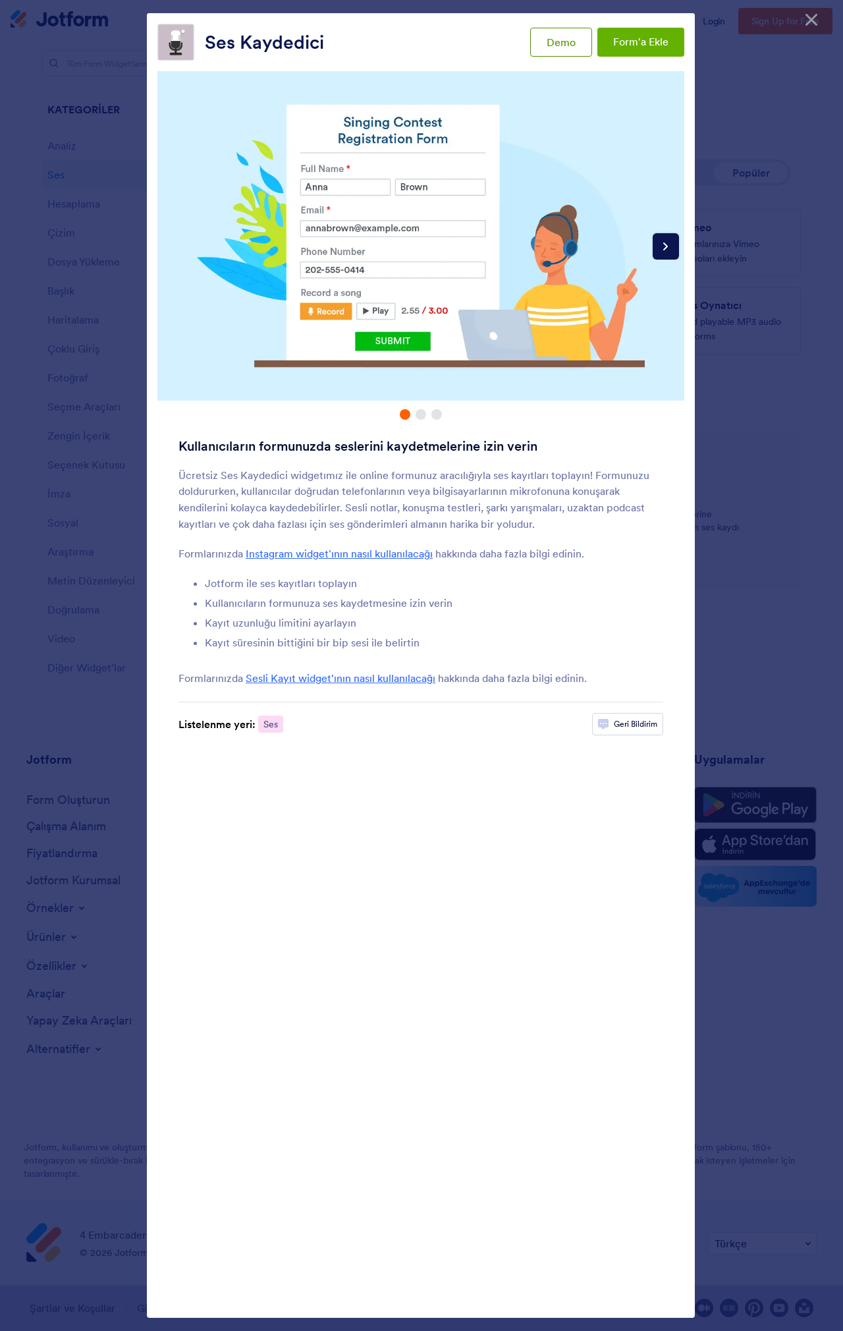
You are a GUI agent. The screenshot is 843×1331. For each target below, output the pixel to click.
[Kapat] (811, 19)
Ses (270, 724)
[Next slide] (666, 246)
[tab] (405, 414)
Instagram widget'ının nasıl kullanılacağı (339, 553)
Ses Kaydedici (264, 42)
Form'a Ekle (640, 41)
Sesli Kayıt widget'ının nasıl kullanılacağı (340, 678)
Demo (561, 42)
